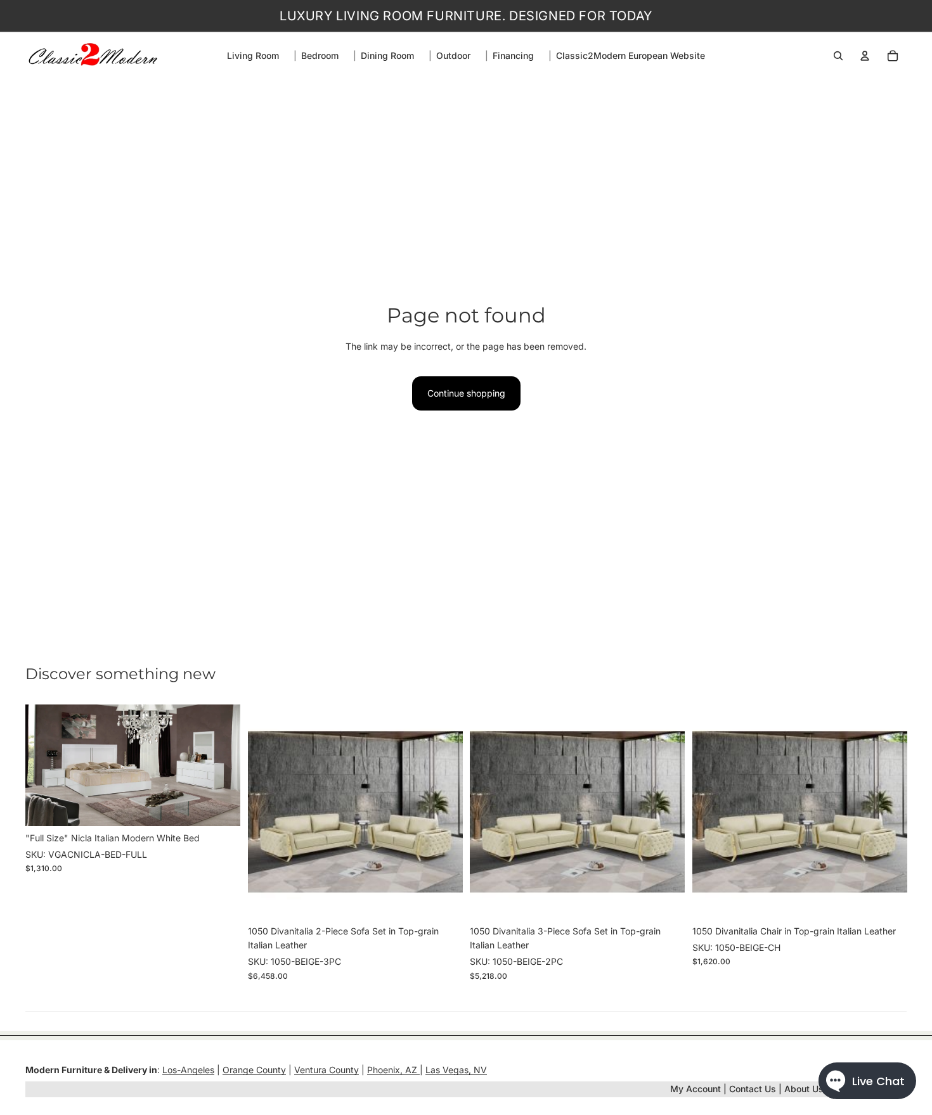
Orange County (254, 1069)
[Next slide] (221, 765)
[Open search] (838, 56)
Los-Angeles (188, 1069)
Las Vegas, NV (456, 1069)
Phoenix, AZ (393, 1069)
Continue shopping (466, 393)
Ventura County (326, 1069)
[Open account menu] (865, 56)
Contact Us (752, 1088)
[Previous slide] (44, 765)
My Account (695, 1088)
